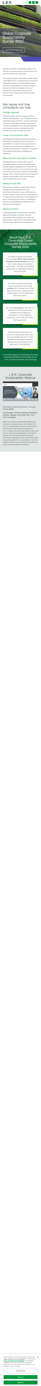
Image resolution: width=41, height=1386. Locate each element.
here (34, 359)
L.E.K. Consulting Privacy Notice (13, 1360)
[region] (20, 1370)
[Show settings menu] (33, 399)
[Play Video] (4, 399)
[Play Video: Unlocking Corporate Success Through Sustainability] (20, 390)
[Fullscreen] (36, 399)
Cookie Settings (20, 1371)
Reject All (20, 1377)
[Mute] (29, 399)
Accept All (20, 1382)
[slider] (18, 399)
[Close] (38, 1357)
